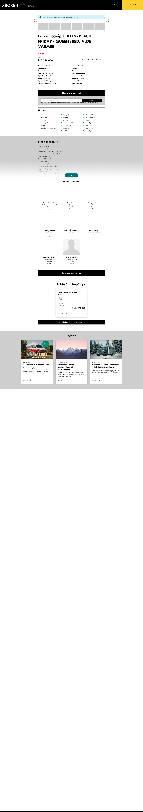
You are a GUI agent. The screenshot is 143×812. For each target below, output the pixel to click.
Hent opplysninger (92, 100)
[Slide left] (34, 21)
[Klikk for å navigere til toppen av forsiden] (13, 6)
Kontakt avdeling (71, 273)
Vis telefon (49, 207)
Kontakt (133, 5)
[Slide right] (108, 21)
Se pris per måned (94, 59)
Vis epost (49, 209)
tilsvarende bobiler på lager (71, 17)
